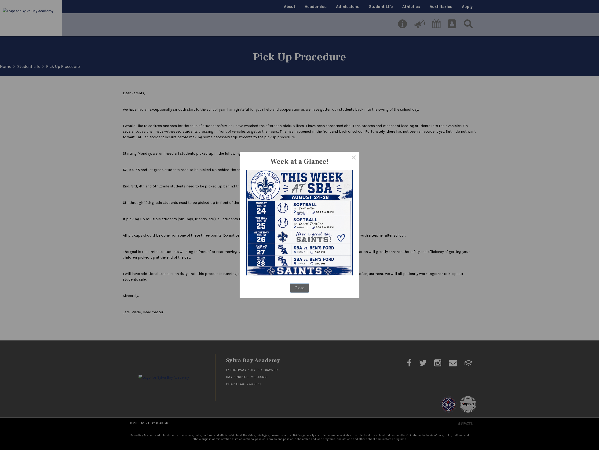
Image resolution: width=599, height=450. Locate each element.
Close (299, 288)
